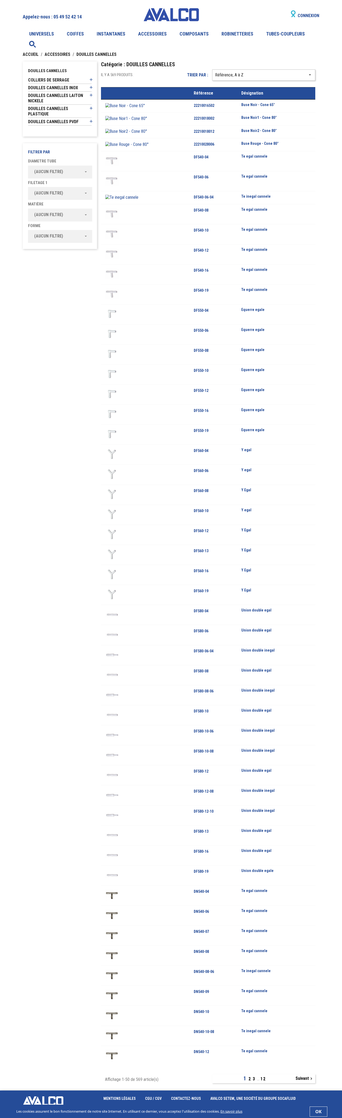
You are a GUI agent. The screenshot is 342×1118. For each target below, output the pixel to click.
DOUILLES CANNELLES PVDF (53, 121)
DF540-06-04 (203, 197)
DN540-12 (201, 1052)
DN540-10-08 (204, 1032)
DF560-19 (201, 591)
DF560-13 (201, 551)
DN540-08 (201, 951)
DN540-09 (201, 992)
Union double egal (256, 610)
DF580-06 (201, 631)
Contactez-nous (186, 1098)
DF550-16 (201, 410)
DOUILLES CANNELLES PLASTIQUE (48, 111)
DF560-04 (201, 451)
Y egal (246, 450)
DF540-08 (201, 210)
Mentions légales (120, 1098)
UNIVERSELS (41, 34)
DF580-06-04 (203, 651)
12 (263, 1078)
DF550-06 (201, 330)
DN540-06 (201, 911)
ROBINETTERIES (237, 34)
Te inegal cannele (256, 196)
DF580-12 (201, 771)
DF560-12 (201, 531)
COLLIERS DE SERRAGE (48, 80)
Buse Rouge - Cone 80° (260, 143)
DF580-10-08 (203, 751)
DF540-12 (201, 250)
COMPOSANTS (194, 34)
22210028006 (204, 144)
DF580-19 (201, 871)
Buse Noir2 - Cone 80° (259, 130)
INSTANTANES (111, 34)
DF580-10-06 (203, 731)
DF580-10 (201, 711)
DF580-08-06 (203, 691)
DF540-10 (201, 230)
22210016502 (204, 105)
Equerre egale (253, 309)
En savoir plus (231, 1111)
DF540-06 (201, 177)
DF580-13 (201, 831)
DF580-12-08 (203, 791)
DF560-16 (201, 571)
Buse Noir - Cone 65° (258, 105)
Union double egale (257, 870)
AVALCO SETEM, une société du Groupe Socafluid (253, 1098)
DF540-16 (201, 270)
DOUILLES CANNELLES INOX (53, 87)
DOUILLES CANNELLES (47, 70)
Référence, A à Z (263, 74)
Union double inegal (258, 650)
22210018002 (204, 118)
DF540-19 (201, 290)
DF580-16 (201, 851)
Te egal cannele (254, 156)
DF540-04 (201, 157)
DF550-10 (201, 370)
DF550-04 (201, 310)
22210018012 (204, 131)
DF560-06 (201, 471)
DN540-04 (201, 891)
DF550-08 (201, 350)
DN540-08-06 (204, 971)
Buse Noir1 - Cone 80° (259, 117)
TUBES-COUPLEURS (285, 34)
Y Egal (246, 490)
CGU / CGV (153, 1098)
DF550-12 (201, 390)
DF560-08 (201, 491)
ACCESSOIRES (152, 34)
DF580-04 (201, 611)
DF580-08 (201, 671)
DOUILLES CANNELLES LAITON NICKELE (55, 98)
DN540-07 (201, 931)
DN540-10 (201, 1012)
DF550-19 (201, 430)
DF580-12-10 (203, 811)
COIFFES (75, 34)
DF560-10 (201, 511)
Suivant (305, 1078)
